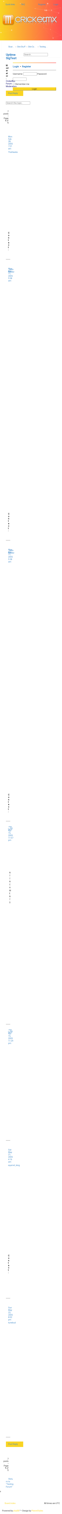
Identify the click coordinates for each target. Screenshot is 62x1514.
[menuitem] (22, 4)
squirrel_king (14, 1165)
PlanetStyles (37, 1511)
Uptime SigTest (11, 56)
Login (16, 66)
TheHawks (13, 152)
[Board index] (31, 20)
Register (26, 66)
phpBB (16, 1511)
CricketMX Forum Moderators (11, 83)
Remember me (22, 84)
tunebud (12, 1323)
